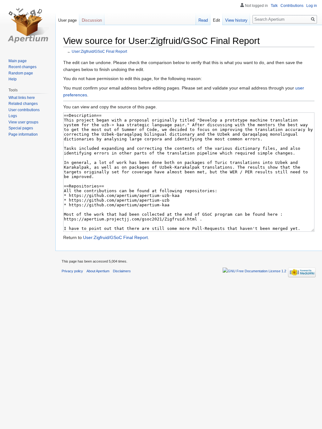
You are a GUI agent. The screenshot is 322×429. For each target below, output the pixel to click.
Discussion (92, 20)
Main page (17, 61)
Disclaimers (122, 271)
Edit (216, 20)
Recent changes (22, 67)
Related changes (23, 103)
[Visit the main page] (28, 25)
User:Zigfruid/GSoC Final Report (99, 51)
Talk (274, 5)
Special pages (20, 128)
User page (67, 20)
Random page (20, 73)
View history (236, 20)
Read (203, 20)
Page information (23, 134)
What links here (21, 97)
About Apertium (97, 271)
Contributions (291, 5)
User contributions (24, 110)
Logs (12, 116)
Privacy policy (72, 271)
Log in (311, 5)
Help (12, 79)
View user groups (23, 122)
